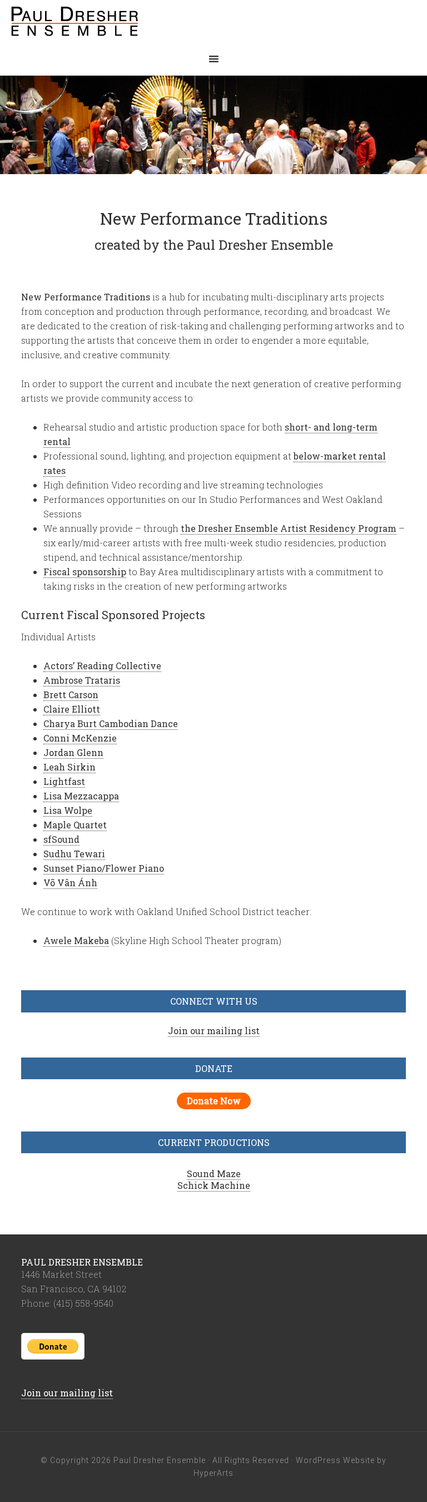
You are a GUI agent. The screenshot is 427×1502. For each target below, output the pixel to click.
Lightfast (64, 781)
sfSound (61, 839)
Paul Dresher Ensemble (100, 22)
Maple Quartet (75, 825)
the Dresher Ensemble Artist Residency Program (288, 528)
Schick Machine (213, 1185)
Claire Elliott (71, 709)
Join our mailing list (214, 1030)
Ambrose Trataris (81, 680)
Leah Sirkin (69, 767)
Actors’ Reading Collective (102, 665)
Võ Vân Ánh (70, 882)
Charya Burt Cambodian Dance (110, 723)
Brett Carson (70, 694)
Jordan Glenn (73, 752)
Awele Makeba (76, 940)
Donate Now (214, 1100)
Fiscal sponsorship (84, 571)
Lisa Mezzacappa (81, 796)
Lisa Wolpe (67, 810)
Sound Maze (214, 1173)
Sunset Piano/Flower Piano (103, 868)
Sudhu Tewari (74, 853)
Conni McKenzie (80, 738)
